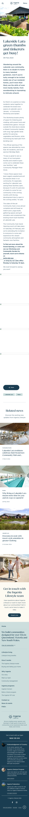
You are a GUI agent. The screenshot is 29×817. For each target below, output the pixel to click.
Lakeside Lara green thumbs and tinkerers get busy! (14, 47)
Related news (14, 410)
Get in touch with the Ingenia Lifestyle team (14, 592)
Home (4, 626)
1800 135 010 (14, 738)
